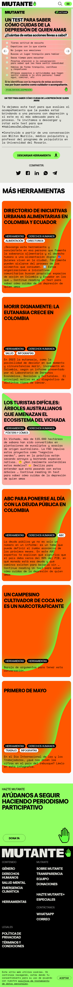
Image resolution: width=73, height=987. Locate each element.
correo (43, 918)
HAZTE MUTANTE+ (50, 894)
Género (8, 868)
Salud (9, 353)
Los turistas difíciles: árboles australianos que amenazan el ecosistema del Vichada (34, 411)
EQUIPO (42, 878)
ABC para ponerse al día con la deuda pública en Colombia (35, 504)
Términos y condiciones (13, 944)
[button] (67, 51)
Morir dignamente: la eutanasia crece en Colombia (31, 312)
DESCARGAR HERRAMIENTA (34, 155)
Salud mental (14, 882)
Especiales (45, 899)
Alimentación (14, 240)
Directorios (35, 240)
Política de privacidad (11, 935)
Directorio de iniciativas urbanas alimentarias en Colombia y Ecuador (36, 216)
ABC (61, 535)
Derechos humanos (41, 236)
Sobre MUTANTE (49, 868)
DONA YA (14, 838)
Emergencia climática (12, 889)
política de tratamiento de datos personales (25, 982)
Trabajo (11, 750)
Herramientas (15, 236)
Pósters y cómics (17, 432)
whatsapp (45, 913)
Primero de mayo (25, 690)
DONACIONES (46, 883)
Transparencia (49, 873)
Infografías (26, 353)
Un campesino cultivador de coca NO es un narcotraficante (34, 600)
